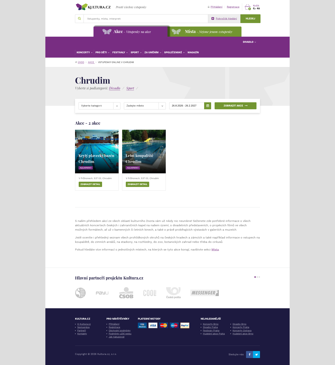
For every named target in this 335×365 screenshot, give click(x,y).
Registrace (233, 6)
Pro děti (101, 52)
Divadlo (248, 41)
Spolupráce (83, 327)
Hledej (250, 18)
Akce (91, 62)
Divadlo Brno (239, 324)
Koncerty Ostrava (242, 330)
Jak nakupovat (116, 336)
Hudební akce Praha (214, 333)
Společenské (173, 52)
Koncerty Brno (210, 324)
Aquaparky (85, 168)
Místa (215, 249)
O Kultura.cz (84, 324)
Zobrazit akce (233, 105)
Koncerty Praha (241, 327)
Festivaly (119, 52)
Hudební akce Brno (243, 333)
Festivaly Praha (211, 330)
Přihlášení (216, 6)
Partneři (81, 330)
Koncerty (84, 52)
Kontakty (82, 333)
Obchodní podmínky (120, 330)
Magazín (193, 52)
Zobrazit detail (90, 184)
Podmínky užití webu (120, 333)
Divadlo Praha (210, 327)
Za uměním (151, 52)
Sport (135, 52)
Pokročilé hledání (226, 18)
